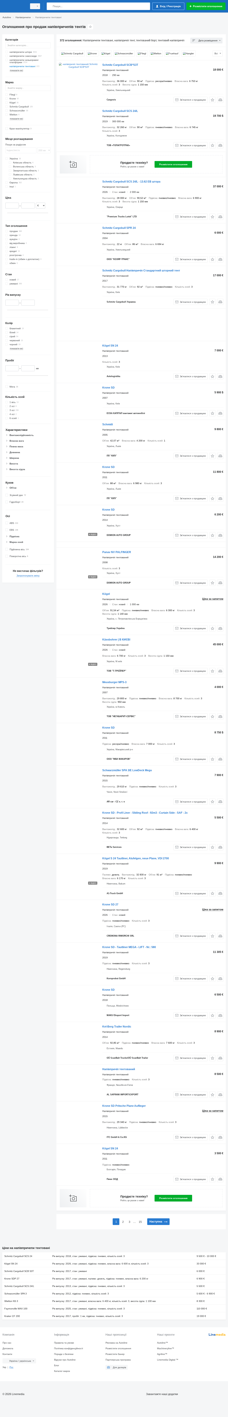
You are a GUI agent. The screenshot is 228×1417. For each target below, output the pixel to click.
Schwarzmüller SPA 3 (15, 1293)
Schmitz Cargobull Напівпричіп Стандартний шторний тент (141, 270)
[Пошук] (50, 6)
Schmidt (107, 424)
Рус (11, 1367)
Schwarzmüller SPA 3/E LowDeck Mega (127, 770)
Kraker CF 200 (12, 1316)
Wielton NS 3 (11, 1301)
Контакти (7, 1354)
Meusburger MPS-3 (114, 682)
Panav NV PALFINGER (116, 552)
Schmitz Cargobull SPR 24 (119, 227)
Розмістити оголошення (173, 164)
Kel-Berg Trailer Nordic (116, 1026)
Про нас (7, 1342)
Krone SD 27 (110, 904)
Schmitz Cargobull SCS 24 (18, 1256)
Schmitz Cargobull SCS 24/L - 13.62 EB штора (131, 181)
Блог (56, 1365)
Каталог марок (62, 1371)
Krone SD (108, 387)
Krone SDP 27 (11, 1278)
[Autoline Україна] (14, 6)
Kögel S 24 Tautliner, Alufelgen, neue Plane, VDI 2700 (135, 858)
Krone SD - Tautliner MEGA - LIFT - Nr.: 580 (129, 947)
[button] (212, 100)
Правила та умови (64, 1342)
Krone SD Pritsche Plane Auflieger (124, 1105)
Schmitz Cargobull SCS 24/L (120, 111)
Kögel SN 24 (110, 345)
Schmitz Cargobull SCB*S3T (120, 64)
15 (140, 1221)
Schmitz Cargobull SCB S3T (19, 1271)
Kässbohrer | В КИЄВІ (116, 639)
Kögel (106, 594)
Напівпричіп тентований (118, 1069)
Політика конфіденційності (68, 1348)
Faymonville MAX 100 (15, 1308)
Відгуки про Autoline (65, 1359)
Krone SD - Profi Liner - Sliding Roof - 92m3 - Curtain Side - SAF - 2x (145, 812)
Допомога (8, 1348)
